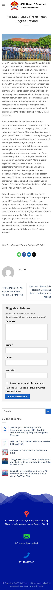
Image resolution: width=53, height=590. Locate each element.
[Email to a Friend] (34, 254)
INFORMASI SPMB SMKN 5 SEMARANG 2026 (28, 451)
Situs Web (10, 370)
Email (8, 357)
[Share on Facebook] (24, 254)
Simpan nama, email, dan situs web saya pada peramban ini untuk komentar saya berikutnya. (25, 387)
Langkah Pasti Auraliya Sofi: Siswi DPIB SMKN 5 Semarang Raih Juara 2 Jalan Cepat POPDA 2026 (28, 473)
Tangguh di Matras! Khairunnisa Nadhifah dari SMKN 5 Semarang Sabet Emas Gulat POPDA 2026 (30, 462)
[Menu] (3, 5)
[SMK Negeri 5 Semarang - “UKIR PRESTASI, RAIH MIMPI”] (28, 5)
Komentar (10, 321)
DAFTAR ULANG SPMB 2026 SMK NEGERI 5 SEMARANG (30, 442)
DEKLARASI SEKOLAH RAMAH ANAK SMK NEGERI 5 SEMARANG (12, 291)
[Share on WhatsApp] (19, 254)
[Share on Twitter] (29, 254)
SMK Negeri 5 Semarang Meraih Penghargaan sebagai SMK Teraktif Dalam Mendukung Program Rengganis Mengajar (29, 431)
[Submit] (48, 411)
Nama (9, 345)
